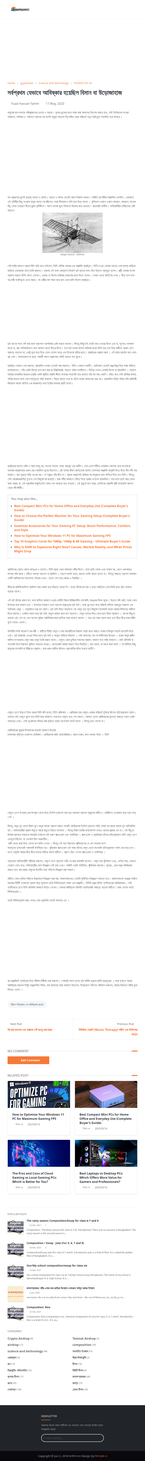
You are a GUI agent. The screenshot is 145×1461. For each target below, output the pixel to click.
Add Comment (30, 1060)
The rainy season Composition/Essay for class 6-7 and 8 (63, 1220)
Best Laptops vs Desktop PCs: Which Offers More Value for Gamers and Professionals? (101, 1177)
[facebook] (107, 9)
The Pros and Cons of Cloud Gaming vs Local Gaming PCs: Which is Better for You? (34, 1177)
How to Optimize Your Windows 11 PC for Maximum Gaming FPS (62, 536)
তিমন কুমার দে (101, 1456)
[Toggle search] (127, 9)
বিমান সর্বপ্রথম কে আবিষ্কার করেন (27, 1004)
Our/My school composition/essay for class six (57, 1265)
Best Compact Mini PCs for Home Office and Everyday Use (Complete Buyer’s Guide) (105, 1118)
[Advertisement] (72, 49)
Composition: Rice (38, 1307)
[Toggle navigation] (134, 9)
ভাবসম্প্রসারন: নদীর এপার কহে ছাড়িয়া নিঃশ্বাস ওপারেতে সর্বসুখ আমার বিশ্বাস (60, 1288)
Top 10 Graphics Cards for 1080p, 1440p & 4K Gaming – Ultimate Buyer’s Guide (72, 541)
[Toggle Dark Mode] (121, 9)
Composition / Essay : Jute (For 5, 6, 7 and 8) (55, 1243)
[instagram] (113, 9)
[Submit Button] (99, 1437)
